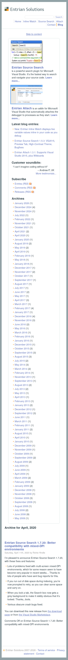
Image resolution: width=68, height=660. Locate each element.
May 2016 (20, 328)
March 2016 (21, 332)
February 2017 (22, 308)
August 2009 (21, 461)
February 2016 (22, 336)
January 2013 (22, 405)
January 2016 (22, 340)
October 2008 (22, 498)
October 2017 (22, 275)
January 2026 (22, 203)
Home (18, 21)
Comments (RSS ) (25, 187)
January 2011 (22, 429)
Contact (51, 24)
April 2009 (20, 473)
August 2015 (21, 356)
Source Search (46, 21)
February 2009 (22, 481)
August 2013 (21, 385)
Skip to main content (15, 4)
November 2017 (23, 271)
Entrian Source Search (28, 67)
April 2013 (20, 397)
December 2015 (23, 344)
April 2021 (20, 231)
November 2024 (23, 211)
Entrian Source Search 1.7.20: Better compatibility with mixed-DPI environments (30, 546)
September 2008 (23, 502)
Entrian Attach (22, 108)
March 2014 (21, 368)
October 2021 (22, 227)
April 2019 (20, 251)
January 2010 (22, 441)
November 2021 (23, 223)
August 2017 (21, 283)
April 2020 (20, 235)
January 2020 (22, 239)
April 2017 (20, 300)
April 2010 (20, 437)
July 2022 (20, 215)
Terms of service (46, 650)
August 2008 (21, 506)
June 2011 (20, 417)
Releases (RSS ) (24, 191)
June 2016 (20, 324)
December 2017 (23, 267)
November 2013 (23, 376)
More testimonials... (46, 173)
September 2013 (23, 380)
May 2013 (20, 393)
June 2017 (20, 292)
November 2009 (23, 449)
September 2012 (23, 413)
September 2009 (23, 457)
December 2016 (23, 316)
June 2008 (20, 514)
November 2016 (23, 320)
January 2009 (22, 485)
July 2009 (20, 465)
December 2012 (23, 409)
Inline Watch (29, 21)
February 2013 (22, 401)
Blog (60, 24)
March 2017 (21, 304)
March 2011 (21, 421)
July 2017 (20, 287)
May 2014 (20, 364)
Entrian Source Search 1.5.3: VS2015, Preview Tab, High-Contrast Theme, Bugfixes (35, 144)
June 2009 (20, 469)
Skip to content (34, 34)
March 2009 (21, 477)
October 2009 (22, 453)
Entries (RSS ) (23, 183)
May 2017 (20, 296)
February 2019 (22, 255)
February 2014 (22, 372)
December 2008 (23, 490)
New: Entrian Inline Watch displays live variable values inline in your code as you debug (36, 132)
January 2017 (22, 312)
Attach (59, 21)
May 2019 (20, 247)
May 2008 (20, 518)
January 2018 (22, 263)
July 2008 (20, 510)
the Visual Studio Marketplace (34, 614)
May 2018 (20, 259)
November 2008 (23, 494)
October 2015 (22, 348)
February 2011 (22, 425)
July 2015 (20, 360)
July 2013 (20, 389)
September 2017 (23, 280)
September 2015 (23, 352)
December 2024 (23, 207)
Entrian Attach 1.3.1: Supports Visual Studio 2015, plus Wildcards (34, 153)
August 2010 (21, 433)
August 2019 (21, 243)
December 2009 (23, 445)
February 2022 (22, 219)
